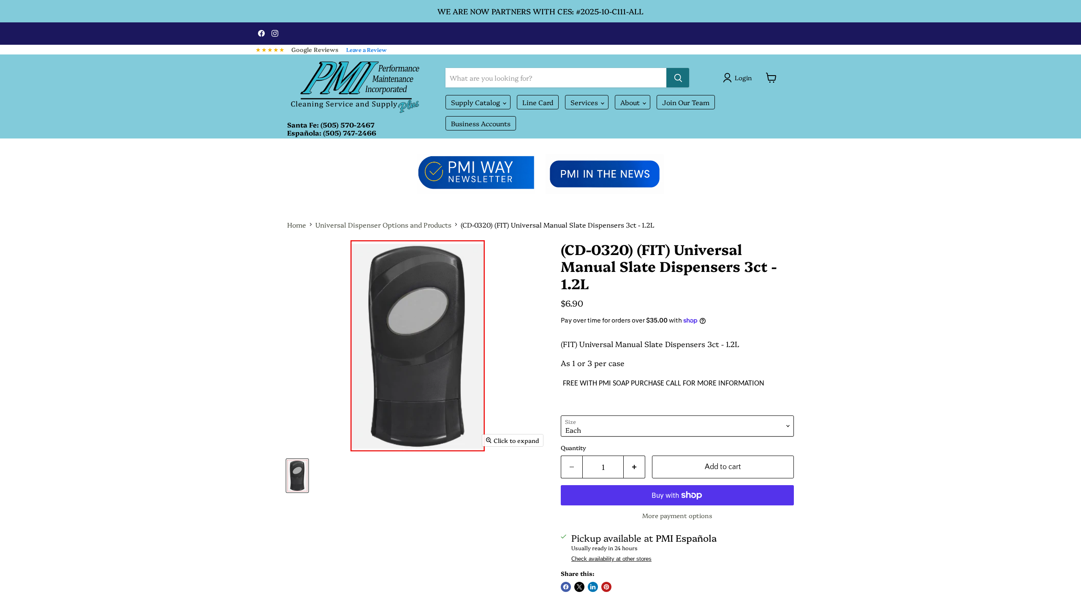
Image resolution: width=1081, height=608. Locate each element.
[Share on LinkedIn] (593, 587)
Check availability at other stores (611, 559)
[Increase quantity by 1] (634, 467)
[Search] (677, 77)
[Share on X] (579, 587)
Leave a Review (366, 49)
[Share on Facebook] (566, 587)
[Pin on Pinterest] (606, 587)
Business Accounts (481, 123)
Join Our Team (685, 102)
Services (585, 102)
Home (296, 224)
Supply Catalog (476, 102)
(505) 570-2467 (347, 124)
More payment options (677, 515)
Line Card (537, 102)
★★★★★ (270, 49)
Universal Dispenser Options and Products (383, 224)
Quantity (573, 447)
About (630, 102)
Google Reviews (314, 49)
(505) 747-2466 (349, 132)
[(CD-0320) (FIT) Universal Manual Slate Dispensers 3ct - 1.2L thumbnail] (297, 475)
